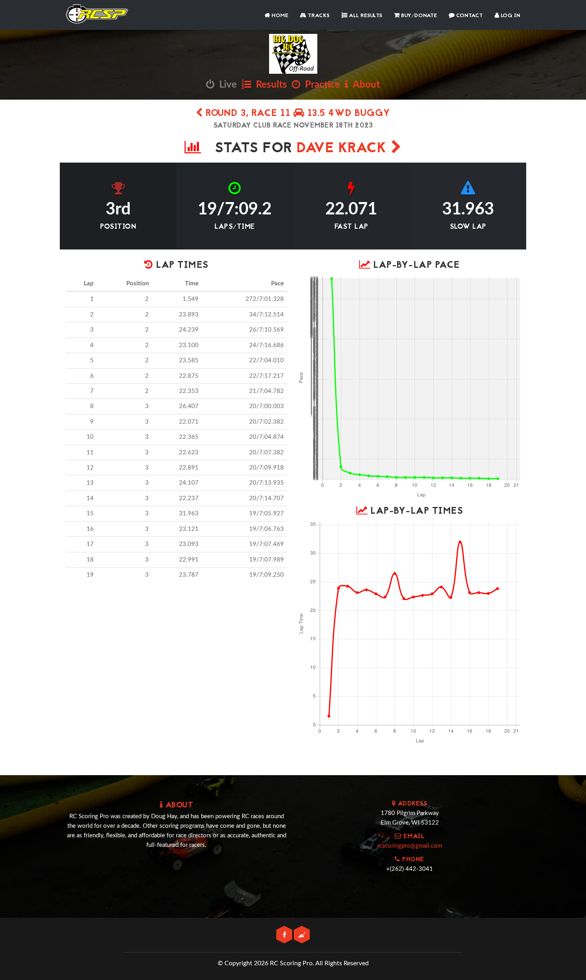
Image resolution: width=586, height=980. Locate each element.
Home (279, 16)
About (364, 85)
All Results (364, 16)
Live (225, 85)
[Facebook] (285, 935)
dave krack (344, 149)
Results (269, 85)
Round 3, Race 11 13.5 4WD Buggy (296, 113)
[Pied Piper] (302, 935)
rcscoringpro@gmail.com (410, 846)
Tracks (318, 16)
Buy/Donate (418, 16)
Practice (320, 85)
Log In (509, 16)
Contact (468, 16)
